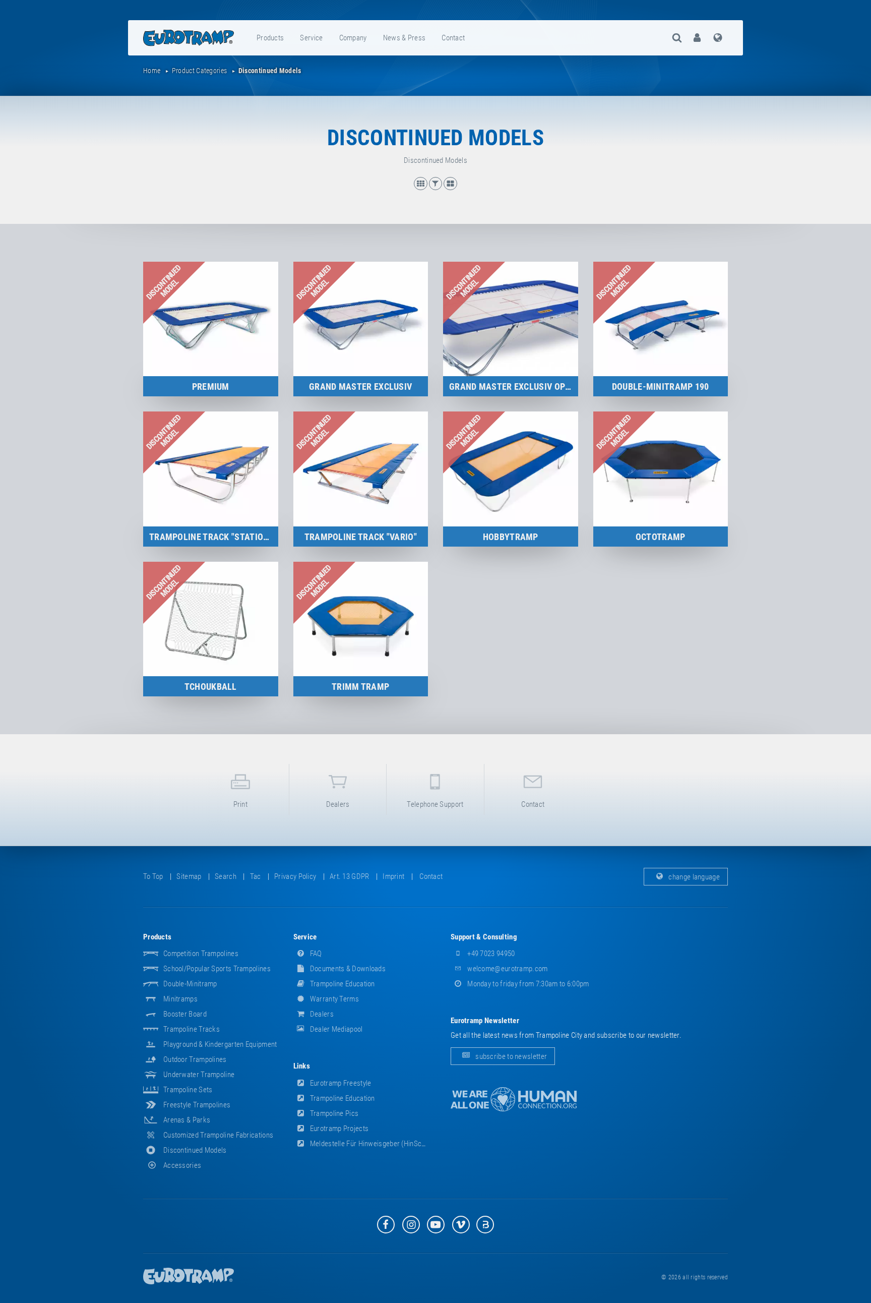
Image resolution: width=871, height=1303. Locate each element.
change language (693, 876)
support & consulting (484, 936)
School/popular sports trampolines (217, 968)
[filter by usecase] (436, 187)
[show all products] (421, 187)
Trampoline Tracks (191, 1029)
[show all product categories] (450, 187)
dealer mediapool (335, 1029)
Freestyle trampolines (196, 1104)
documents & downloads (347, 968)
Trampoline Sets (188, 1089)
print (240, 804)
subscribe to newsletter (510, 1055)
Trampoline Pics (333, 1113)
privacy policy (295, 876)
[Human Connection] (514, 1099)
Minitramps (180, 998)
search (225, 876)
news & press (404, 37)
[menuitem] (270, 37)
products (270, 37)
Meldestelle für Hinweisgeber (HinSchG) (370, 1143)
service (311, 37)
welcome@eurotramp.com (507, 968)
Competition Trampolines (200, 953)
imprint (393, 876)
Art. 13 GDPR (349, 876)
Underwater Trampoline (198, 1074)
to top (153, 876)
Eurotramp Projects (338, 1128)
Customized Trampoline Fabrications (218, 1135)
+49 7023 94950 (490, 953)
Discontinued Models (195, 1150)
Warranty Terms (333, 998)
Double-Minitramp (190, 983)
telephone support (435, 804)
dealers (338, 804)
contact (453, 37)
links (301, 1066)
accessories (182, 1165)
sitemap (188, 876)
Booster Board (185, 1014)
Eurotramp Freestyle (339, 1083)
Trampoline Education (341, 983)
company (353, 37)
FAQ (315, 953)
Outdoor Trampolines (195, 1059)
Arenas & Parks (186, 1119)
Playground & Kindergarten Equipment (220, 1044)
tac (255, 876)
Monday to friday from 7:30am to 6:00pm (527, 983)
